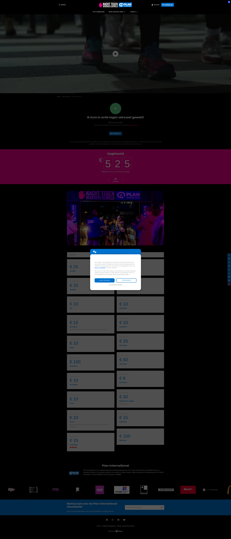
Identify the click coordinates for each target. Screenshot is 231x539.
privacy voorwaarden (100, 267)
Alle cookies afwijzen (115, 284)
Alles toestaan (104, 280)
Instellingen (126, 280)
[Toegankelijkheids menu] (229, 2)
